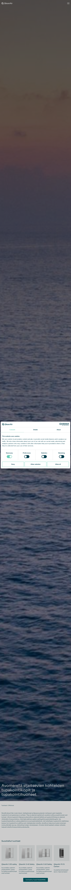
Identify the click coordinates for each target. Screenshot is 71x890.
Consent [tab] (12, 429)
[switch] (26, 456)
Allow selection (35, 464)
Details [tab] (35, 429)
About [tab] (59, 429)
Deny (13, 464)
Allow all (58, 464)
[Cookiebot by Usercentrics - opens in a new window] (61, 424)
